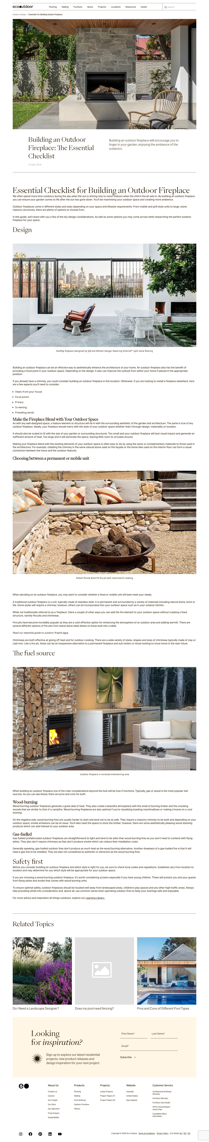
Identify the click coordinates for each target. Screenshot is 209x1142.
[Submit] (165, 7)
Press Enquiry (53, 1113)
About (90, 7)
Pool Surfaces (80, 1100)
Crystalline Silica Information (159, 1115)
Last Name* (158, 1033)
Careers (51, 1096)
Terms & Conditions (146, 1133)
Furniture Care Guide (161, 1102)
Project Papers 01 (107, 1096)
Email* (125, 1046)
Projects (102, 7)
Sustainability (53, 1117)
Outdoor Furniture (81, 1104)
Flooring (53, 7)
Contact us (52, 1091)
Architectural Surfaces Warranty (162, 1092)
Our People (52, 1100)
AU (181, 1133)
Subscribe (126, 1057)
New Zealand (131, 1100)
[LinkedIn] (50, 1134)
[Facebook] (30, 1134)
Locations (116, 7)
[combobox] (179, 6)
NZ (185, 1133)
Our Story (52, 1104)
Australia (130, 1091)
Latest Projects (106, 1091)
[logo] (23, 6)
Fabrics (77, 1109)
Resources (130, 7)
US (189, 1133)
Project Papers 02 (107, 1100)
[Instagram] (20, 1134)
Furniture (77, 7)
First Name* (128, 1033)
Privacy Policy (162, 1133)
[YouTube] (60, 1134)
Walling (65, 7)
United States (132, 1096)
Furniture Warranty (160, 1098)
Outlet (144, 7)
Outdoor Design (19, 14)
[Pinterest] (40, 1134)
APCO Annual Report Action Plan (161, 1108)
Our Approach (54, 1109)
